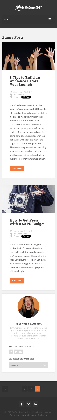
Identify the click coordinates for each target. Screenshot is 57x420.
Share (16, 97)
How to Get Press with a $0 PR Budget (27, 222)
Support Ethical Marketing (34, 414)
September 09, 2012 (22, 231)
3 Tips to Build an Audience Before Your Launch (25, 81)
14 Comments (20, 233)
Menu (6, 19)
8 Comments (20, 94)
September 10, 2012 (22, 92)
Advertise (14, 414)
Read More (17, 168)
